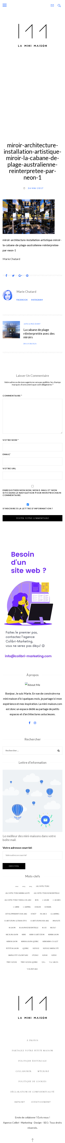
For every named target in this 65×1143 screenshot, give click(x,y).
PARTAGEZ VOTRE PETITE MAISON (32, 1050)
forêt (33, 914)
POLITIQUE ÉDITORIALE (32, 1061)
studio (35, 955)
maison (12, 928)
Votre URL (9, 468)
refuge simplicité (51, 948)
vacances (53, 962)
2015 (30, 886)
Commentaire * (12, 396)
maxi (44, 928)
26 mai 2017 (36, 188)
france (43, 914)
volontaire (32, 969)
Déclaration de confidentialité (33, 1092)
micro (53, 928)
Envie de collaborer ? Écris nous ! (32, 1117)
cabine (16, 907)
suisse (44, 955)
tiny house (11, 962)
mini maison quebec (30, 941)
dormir (48, 907)
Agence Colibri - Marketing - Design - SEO (25, 1122)
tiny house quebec (29, 962)
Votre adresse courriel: (17, 847)
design (38, 907)
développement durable (16, 914)
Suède (54, 955)
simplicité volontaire (18, 955)
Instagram (37, 299)
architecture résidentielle (46, 893)
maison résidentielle (28, 928)
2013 (23, 886)
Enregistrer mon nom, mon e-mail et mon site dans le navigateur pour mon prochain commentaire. (32, 492)
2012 (16, 886)
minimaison (53, 934)
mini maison (12, 941)
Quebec (25, 948)
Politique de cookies (33, 1081)
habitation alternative (15, 921)
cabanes (56, 900)
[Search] (59, 751)
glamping (55, 914)
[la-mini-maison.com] (32, 34)
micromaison (12, 934)
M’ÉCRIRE (43, 1071)
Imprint (19, 1102)
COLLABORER (24, 1071)
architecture (42, 886)
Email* (7, 454)
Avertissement (41, 1102)
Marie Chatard (26, 291)
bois (36, 900)
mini (24, 934)
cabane (45, 900)
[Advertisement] (32, 94)
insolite (56, 921)
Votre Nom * (11, 440)
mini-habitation (36, 934)
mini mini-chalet (50, 941)
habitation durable (40, 921)
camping (27, 907)
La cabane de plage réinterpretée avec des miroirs (39, 333)
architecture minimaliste (17, 893)
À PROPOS (32, 1040)
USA (43, 962)
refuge (36, 948)
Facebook (22, 299)
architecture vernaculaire (17, 900)
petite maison (12, 948)
